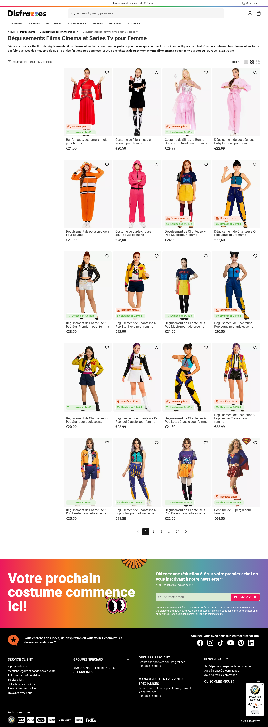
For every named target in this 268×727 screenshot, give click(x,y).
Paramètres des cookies (22, 688)
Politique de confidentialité (208, 614)
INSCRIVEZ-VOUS (245, 597)
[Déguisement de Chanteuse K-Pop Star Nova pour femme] (137, 285)
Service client (16, 679)
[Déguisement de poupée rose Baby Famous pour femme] (236, 102)
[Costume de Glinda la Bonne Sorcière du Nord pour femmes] (186, 102)
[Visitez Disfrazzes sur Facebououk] (200, 643)
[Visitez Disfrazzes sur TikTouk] (220, 643)
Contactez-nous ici (150, 665)
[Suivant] (186, 531)
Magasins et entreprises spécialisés (94, 670)
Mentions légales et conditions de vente (31, 671)
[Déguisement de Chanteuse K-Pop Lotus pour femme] (236, 194)
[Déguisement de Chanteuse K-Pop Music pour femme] (186, 194)
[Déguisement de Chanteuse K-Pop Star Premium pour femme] (88, 285)
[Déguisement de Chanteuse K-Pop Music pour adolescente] (186, 285)
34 (177, 531)
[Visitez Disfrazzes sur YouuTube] (231, 643)
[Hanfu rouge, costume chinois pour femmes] (88, 102)
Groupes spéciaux (88, 659)
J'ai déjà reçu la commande (220, 674)
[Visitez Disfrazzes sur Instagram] (210, 643)
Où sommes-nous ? (219, 681)
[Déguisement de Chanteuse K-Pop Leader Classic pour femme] (236, 377)
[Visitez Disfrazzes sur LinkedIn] (251, 643)
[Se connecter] (250, 13)
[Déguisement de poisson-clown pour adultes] (88, 194)
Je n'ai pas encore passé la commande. (227, 666)
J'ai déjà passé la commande (221, 670)
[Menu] (261, 685)
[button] (236, 62)
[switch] (255, 712)
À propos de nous (18, 666)
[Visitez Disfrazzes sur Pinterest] (241, 643)
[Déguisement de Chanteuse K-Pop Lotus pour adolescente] (236, 285)
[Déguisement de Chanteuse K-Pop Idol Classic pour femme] (137, 377)
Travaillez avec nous (20, 693)
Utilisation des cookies (21, 684)
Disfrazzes (254, 721)
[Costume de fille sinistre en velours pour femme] (137, 102)
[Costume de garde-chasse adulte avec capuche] (137, 194)
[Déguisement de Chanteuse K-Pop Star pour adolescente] (88, 377)
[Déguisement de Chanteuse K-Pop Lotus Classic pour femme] (186, 377)
